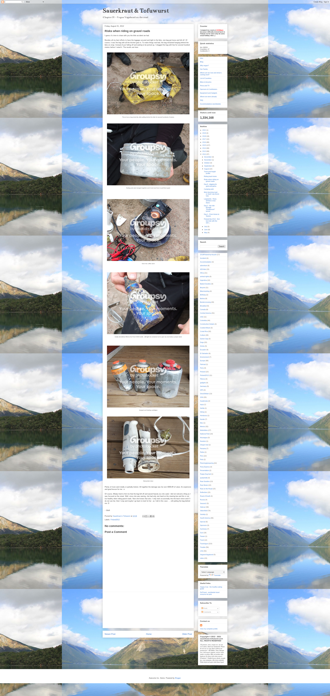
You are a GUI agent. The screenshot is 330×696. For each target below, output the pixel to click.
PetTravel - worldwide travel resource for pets (210, 593)
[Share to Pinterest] (153, 516)
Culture (202, 335)
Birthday (203, 295)
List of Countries (205, 78)
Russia (202, 500)
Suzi (201, 533)
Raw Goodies (205, 481)
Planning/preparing (207, 463)
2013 (204, 151)
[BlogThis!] (146, 516)
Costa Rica (204, 331)
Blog (201, 62)
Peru (201, 456)
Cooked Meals (205, 328)
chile (201, 317)
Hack (202, 405)
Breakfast (203, 306)
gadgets (203, 383)
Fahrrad (203, 364)
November (208, 160)
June (206, 230)
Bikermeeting (204, 291)
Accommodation (205, 262)
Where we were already (208, 97)
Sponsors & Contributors (208, 89)
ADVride (203, 269)
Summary (203, 529)
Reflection (203, 492)
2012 (204, 154)
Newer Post (110, 634)
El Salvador (204, 353)
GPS (201, 390)
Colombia (203, 320)
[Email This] (143, 516)
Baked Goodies (205, 284)
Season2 (203, 503)
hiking (202, 412)
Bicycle (202, 288)
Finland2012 (115, 520)
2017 (204, 139)
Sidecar (202, 507)
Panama (203, 448)
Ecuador (203, 350)
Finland (202, 372)
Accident (203, 258)
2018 (204, 136)
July (205, 226)
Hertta (202, 408)
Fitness (202, 379)
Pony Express (205, 467)
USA (201, 551)
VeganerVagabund (206, 555)
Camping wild (209, 189)
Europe (202, 361)
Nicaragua (203, 438)
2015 (204, 145)
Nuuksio (203, 441)
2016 (204, 142)
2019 (204, 133)
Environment (204, 357)
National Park (205, 434)
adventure (203, 265)
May (206, 233)
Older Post (187, 634)
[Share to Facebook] (151, 516)
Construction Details (207, 324)
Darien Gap (204, 339)
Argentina (203, 280)
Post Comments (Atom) (153, 641)
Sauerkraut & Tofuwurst (136, 10)
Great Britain (204, 394)
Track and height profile (210, 172)
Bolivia (202, 298)
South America (205, 518)
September (208, 166)
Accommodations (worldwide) (210, 104)
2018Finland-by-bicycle (208, 255)
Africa (202, 273)
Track (202, 540)
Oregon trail (204, 445)
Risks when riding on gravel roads (211, 180)
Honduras (203, 415)
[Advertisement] (148, 610)
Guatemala (204, 401)
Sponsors (203, 525)
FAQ (201, 100)
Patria (202, 452)
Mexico (202, 426)
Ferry (202, 368)
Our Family (204, 69)
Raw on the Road (206, 489)
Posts (205, 608)
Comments (207, 612)
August (206, 169)
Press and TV (204, 86)
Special (202, 522)
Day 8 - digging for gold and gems (210, 185)
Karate (202, 419)
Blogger (178, 678)
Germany (203, 386)
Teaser (202, 536)
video (202, 558)
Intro (201, 58)
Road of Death (205, 496)
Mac (201, 423)
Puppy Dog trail (205, 474)
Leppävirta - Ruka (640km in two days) (210, 201)
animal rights (204, 276)
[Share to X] (148, 516)
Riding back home (210, 176)
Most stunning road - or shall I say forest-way (211, 194)
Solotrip (202, 514)
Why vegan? (204, 65)
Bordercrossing (205, 302)
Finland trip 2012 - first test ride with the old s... (212, 221)
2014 (204, 148)
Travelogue (204, 544)
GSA (201, 397)
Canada (203, 309)
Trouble (202, 547)
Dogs (202, 342)
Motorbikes (204, 430)
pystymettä (204, 478)
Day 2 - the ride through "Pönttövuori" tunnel (209, 208)
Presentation (204, 470)
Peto (201, 459)
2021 (204, 130)
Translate (217, 575)
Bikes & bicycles (205, 82)
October (207, 163)
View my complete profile (209, 629)
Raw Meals (204, 485)
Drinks (202, 346)
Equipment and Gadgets (208, 93)
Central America (205, 313)
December (208, 157)
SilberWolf (203, 511)
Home (149, 634)
